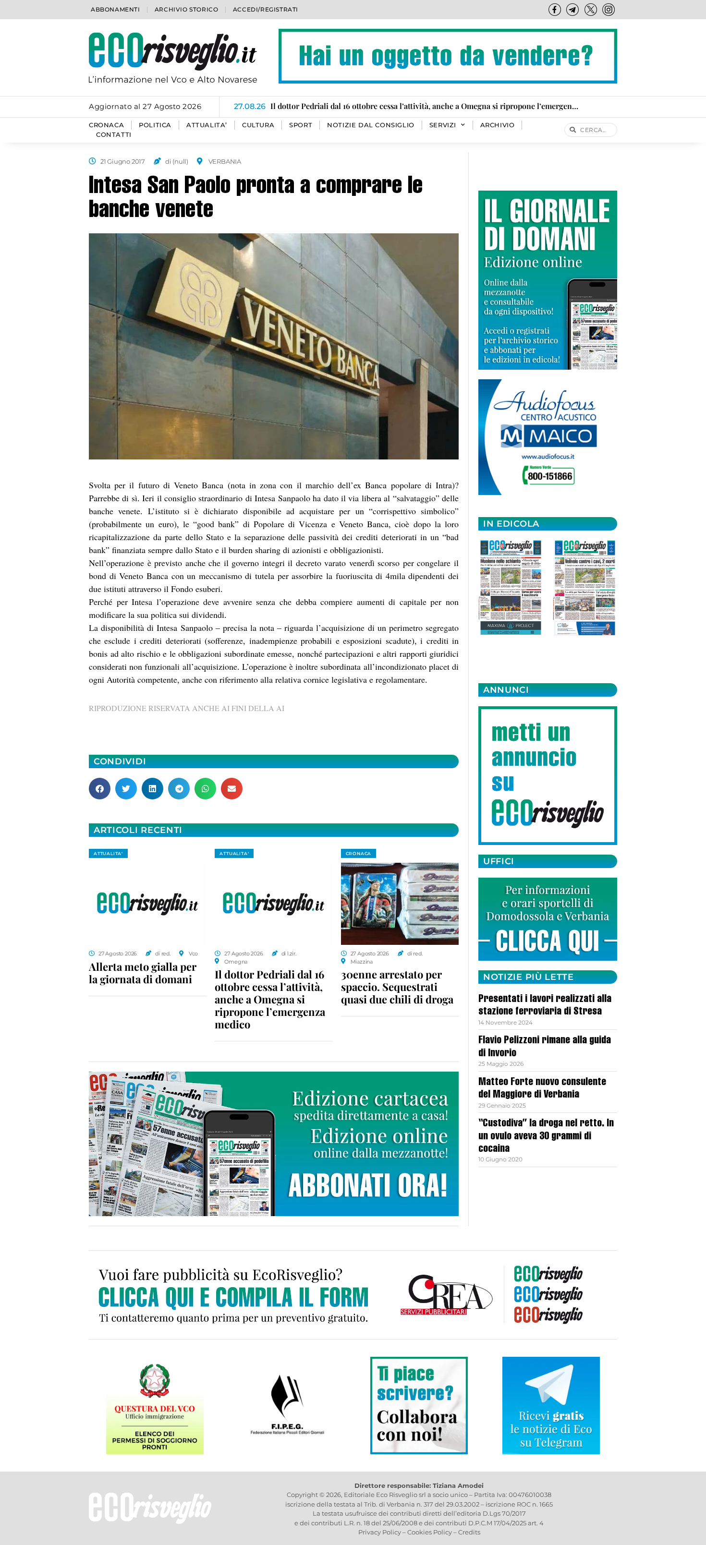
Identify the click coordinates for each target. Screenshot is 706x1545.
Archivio (497, 125)
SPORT (300, 125)
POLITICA (155, 125)
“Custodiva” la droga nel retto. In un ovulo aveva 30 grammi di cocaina (546, 1137)
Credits (469, 1532)
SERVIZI (442, 125)
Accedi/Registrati (265, 9)
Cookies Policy (429, 1532)
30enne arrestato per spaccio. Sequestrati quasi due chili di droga (397, 986)
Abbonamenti (115, 9)
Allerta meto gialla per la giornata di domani (142, 972)
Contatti (114, 134)
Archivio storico (187, 9)
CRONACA (106, 125)
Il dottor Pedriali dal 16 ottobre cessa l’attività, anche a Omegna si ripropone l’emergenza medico (270, 999)
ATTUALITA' (108, 853)
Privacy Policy (379, 1532)
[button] (99, 788)
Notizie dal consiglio (370, 125)
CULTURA (258, 125)
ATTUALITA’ (206, 125)
